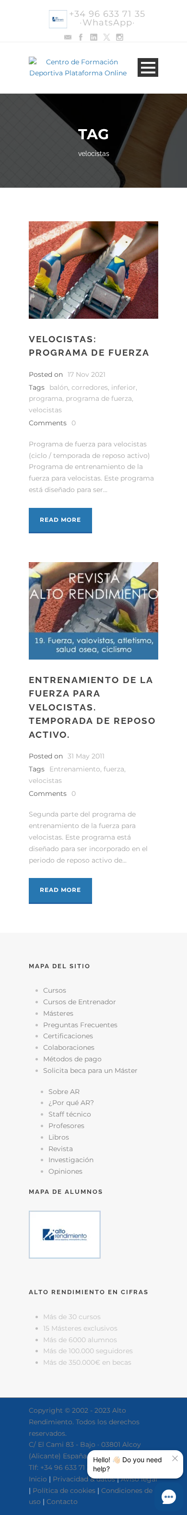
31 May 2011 (86, 756)
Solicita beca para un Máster (90, 1070)
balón (58, 387)
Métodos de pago (72, 1059)
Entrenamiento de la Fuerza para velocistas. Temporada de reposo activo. (92, 707)
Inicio (38, 1479)
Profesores (66, 1125)
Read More (60, 519)
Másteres (58, 1013)
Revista (60, 1148)
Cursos (54, 990)
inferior (123, 387)
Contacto (62, 1501)
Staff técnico (69, 1114)
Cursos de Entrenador (79, 1002)
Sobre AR (64, 1091)
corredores (89, 387)
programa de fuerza (99, 398)
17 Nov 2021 (86, 374)
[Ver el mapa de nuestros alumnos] (65, 1234)
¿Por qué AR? (71, 1102)
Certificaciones (68, 1036)
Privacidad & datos (84, 1479)
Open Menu (148, 67)
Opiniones (65, 1171)
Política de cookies (64, 1490)
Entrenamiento (74, 769)
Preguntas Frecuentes (80, 1025)
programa (45, 398)
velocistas (45, 410)
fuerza (114, 769)
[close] (175, 1458)
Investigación (71, 1159)
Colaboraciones (68, 1047)
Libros (58, 1137)
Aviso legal (139, 1479)
